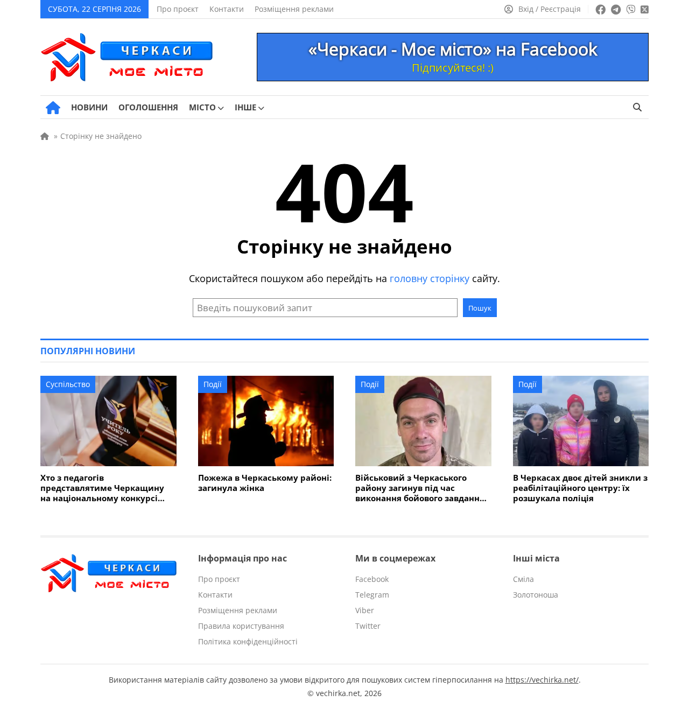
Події (212, 384)
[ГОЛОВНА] (53, 107)
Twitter (368, 626)
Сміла (523, 579)
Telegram (372, 594)
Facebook (372, 579)
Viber (364, 610)
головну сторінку (429, 278)
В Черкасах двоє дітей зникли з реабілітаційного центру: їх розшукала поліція (580, 488)
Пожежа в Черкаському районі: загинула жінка (265, 483)
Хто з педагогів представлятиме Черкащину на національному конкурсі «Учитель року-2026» (102, 488)
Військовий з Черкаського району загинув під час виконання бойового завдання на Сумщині (419, 488)
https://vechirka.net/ (542, 680)
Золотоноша (535, 594)
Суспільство (68, 384)
